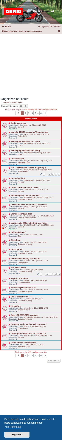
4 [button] (32, 113)
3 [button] (28, 113)
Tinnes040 (27, 189)
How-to (20, 145)
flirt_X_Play (28, 134)
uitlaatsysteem (17, 158)
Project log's (22, 136)
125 (51, 274)
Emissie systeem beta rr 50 (23, 287)
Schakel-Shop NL (30, 197)
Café (19, 236)
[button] (17, 113)
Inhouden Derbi (18, 178)
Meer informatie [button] (13, 427)
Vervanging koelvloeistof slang (25, 141)
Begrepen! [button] (17, 434)
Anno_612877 (29, 161)
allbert (26, 326)
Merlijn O (27, 207)
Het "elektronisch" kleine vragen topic (28, 168)
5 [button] (35, 113)
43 (59, 174)
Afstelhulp (15, 240)
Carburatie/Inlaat (24, 282)
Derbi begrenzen (18, 123)
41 (53, 174)
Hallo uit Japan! (18, 232)
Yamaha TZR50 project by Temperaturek (29, 132)
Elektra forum (23, 172)
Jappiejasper (28, 180)
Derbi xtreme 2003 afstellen (23, 343)
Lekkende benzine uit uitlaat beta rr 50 (28, 205)
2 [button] (25, 113)
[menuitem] (8, 26)
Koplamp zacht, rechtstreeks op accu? (29, 324)
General (21, 127)
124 (47, 274)
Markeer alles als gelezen (14, 109)
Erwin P (26, 242)
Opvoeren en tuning (25, 199)
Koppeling (16, 306)
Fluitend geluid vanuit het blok (25, 195)
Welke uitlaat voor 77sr (21, 297)
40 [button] (41, 113)
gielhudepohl (28, 143)
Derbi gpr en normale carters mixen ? (28, 333)
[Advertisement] (31, 65)
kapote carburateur (19, 278)
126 (55, 274)
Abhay (26, 125)
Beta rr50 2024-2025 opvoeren (24, 315)
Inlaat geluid (17, 249)
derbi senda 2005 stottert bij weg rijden (29, 223)
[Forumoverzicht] (13, 11)
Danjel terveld (29, 170)
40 (49, 174)
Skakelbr (27, 260)
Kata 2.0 (27, 290)
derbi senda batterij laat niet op (25, 258)
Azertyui (27, 308)
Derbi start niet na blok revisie (25, 187)
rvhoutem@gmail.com (32, 317)
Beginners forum (24, 162)
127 (59, 274)
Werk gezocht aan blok (21, 214)
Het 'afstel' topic (18, 268)
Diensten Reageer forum (27, 218)
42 (56, 174)
